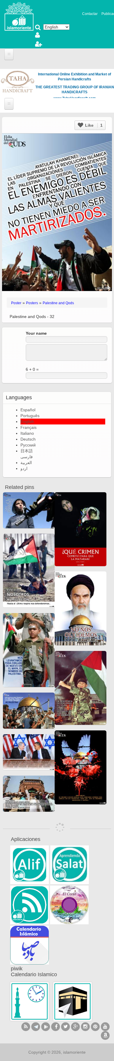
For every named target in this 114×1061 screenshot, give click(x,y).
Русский (28, 445)
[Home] (19, 15)
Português (29, 415)
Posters (32, 303)
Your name (36, 333)
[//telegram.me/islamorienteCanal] (35, 1026)
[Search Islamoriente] (38, 28)
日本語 (26, 451)
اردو (23, 468)
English (27, 421)
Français (28, 427)
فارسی (26, 457)
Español (27, 409)
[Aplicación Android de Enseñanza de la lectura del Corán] (29, 864)
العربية (26, 462)
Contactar (90, 14)
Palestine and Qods (58, 303)
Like (93, 125)
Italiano (27, 433)
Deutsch (28, 439)
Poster (16, 303)
